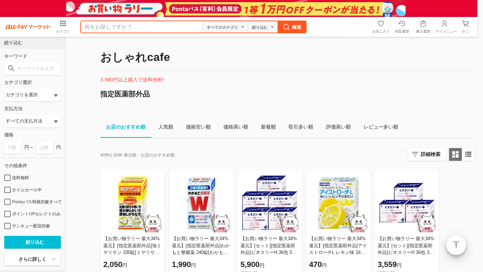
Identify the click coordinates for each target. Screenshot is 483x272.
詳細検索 (431, 154)
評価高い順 (338, 127)
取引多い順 (301, 127)
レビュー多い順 (380, 127)
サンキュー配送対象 (31, 225)
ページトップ (456, 245)
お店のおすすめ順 (126, 127)
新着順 (268, 127)
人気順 (165, 127)
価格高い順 (235, 127)
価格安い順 (198, 127)
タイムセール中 (27, 189)
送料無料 (20, 177)
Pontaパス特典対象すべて (36, 201)
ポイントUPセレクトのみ (36, 213)
